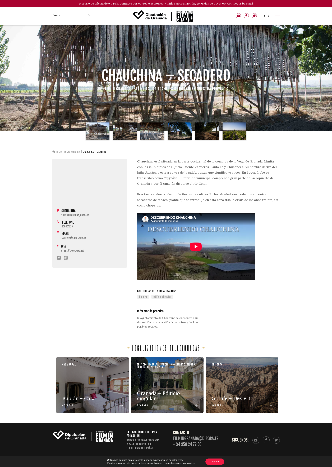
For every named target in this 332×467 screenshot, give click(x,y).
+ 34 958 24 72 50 (187, 444)
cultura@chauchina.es (74, 237)
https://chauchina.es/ (72, 250)
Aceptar (215, 461)
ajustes (190, 463)
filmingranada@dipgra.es (195, 438)
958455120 (67, 226)
